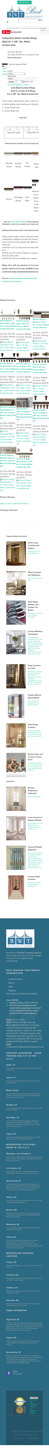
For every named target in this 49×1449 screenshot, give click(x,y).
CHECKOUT (25, 2)
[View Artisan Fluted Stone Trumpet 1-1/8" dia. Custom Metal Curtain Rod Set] (41, 440)
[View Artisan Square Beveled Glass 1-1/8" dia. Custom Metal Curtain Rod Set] (8, 485)
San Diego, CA (12, 1117)
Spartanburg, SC (13, 1352)
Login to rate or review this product (14, 504)
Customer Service (15, 979)
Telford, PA (11, 1237)
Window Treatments (13, 28)
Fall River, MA (12, 1275)
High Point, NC (12, 1319)
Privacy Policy (33, 1438)
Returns (11, 983)
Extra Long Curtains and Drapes (33, 545)
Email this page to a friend (18, 85)
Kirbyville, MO (12, 1300)
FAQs (10, 987)
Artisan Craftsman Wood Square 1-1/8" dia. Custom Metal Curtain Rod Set (8, 412)
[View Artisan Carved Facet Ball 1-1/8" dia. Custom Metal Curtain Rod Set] (24, 389)
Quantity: (11, 82)
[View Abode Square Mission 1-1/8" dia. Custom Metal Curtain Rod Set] (41, 345)
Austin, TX (11, 1078)
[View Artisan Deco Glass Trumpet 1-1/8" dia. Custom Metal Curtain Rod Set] (24, 439)
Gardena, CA (12, 1288)
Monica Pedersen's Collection (33, 790)
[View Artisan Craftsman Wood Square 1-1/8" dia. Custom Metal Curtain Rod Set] (8, 437)
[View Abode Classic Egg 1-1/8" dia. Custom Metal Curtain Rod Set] (24, 347)
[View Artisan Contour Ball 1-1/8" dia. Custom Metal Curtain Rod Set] (41, 390)
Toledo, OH (11, 1262)
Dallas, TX (10, 1065)
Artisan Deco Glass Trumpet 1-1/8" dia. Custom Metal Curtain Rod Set (24, 414)
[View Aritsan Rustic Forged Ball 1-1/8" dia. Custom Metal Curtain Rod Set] (8, 389)
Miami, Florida (12, 1090)
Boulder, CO (11, 1105)
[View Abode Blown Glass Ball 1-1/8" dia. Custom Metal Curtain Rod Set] (8, 346)
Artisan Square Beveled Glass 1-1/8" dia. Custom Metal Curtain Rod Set (8, 460)
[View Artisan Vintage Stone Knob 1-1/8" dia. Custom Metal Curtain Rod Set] (24, 485)
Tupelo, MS (11, 1338)
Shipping (11, 990)
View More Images (5, 71)
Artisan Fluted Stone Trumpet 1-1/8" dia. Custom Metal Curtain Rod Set (41, 415)
